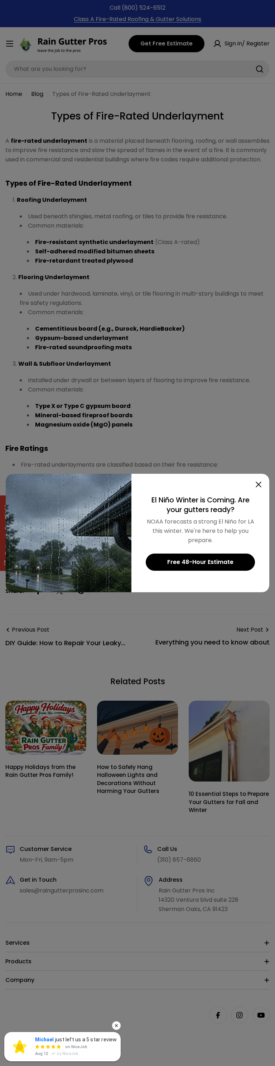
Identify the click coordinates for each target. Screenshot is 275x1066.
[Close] (258, 484)
